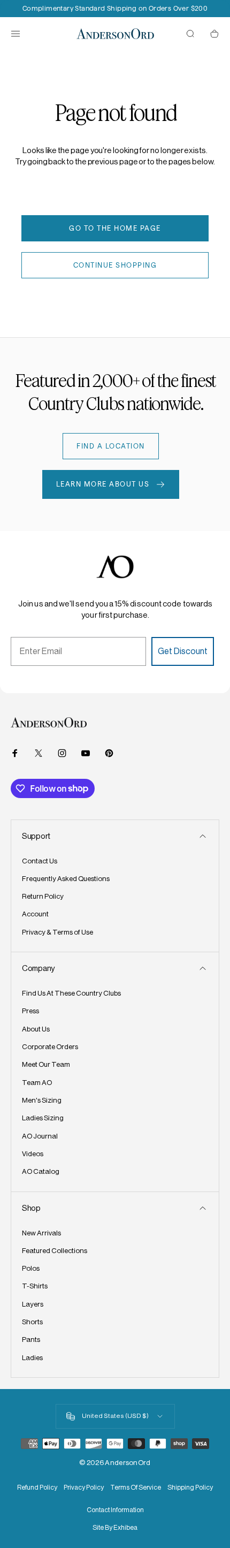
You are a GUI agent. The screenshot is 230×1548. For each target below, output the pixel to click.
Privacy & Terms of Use (57, 932)
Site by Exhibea (115, 1527)
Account (35, 914)
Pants (31, 1339)
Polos (31, 1268)
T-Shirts (35, 1286)
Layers (32, 1304)
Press (30, 1011)
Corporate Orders (50, 1047)
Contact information (115, 1510)
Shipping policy (190, 1487)
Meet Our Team (46, 1064)
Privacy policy (84, 1487)
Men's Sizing (42, 1100)
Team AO (37, 1083)
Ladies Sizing (43, 1118)
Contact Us (39, 861)
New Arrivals (41, 1233)
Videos (32, 1154)
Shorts (32, 1322)
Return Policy (43, 896)
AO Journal (40, 1136)
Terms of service (135, 1487)
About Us (36, 1029)
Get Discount (183, 651)
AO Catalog (40, 1171)
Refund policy (37, 1487)
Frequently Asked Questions (66, 879)
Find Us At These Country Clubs (71, 993)
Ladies (32, 1358)
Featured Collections (54, 1251)
